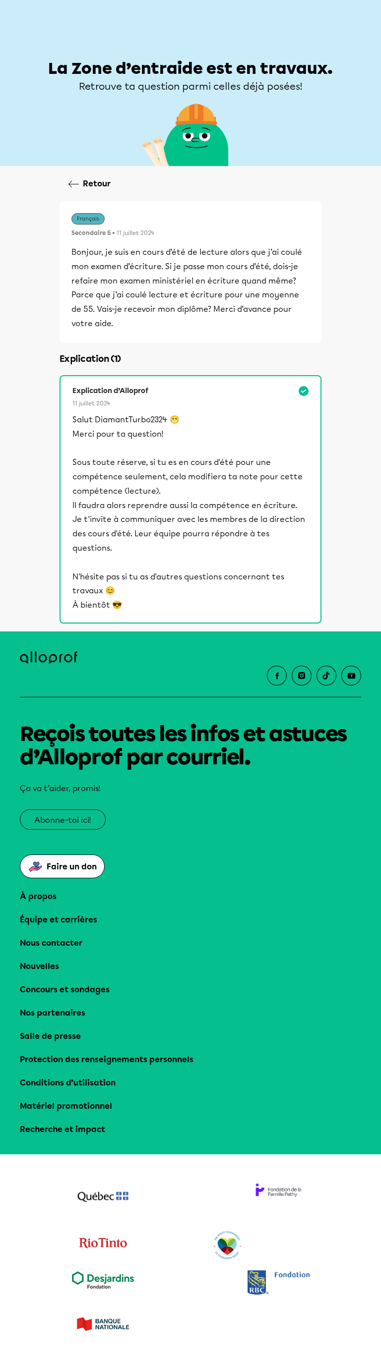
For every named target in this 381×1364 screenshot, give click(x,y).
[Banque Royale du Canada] (278, 1283)
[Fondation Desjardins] (103, 1283)
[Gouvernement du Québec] (103, 1198)
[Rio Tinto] (103, 1245)
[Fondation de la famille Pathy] (278, 1198)
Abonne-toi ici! (62, 820)
